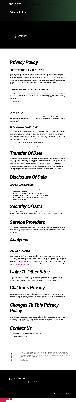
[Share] (4, 399)
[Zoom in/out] (11, 399)
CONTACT (57, 4)
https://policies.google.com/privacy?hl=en (19, 264)
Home (28, 4)
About (46, 4)
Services (34, 4)
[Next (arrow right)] (4, 401)
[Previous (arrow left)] (1, 401)
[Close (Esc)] (1, 399)
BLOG (51, 4)
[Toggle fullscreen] (7, 399)
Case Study (40, 4)
